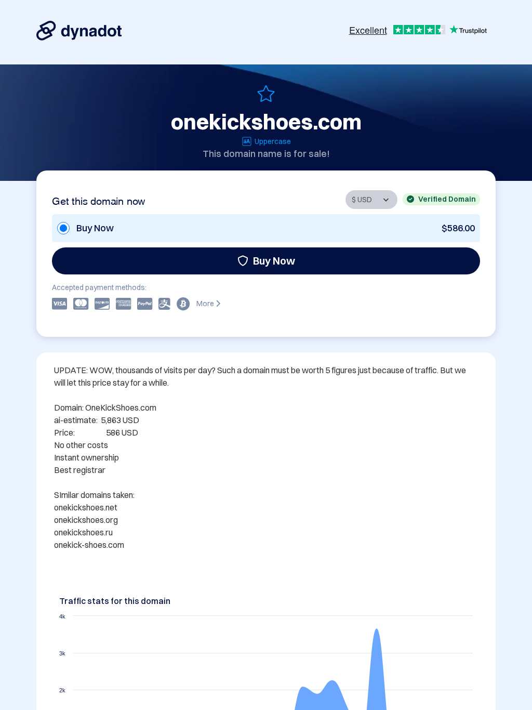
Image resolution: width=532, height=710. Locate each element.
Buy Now (274, 260)
